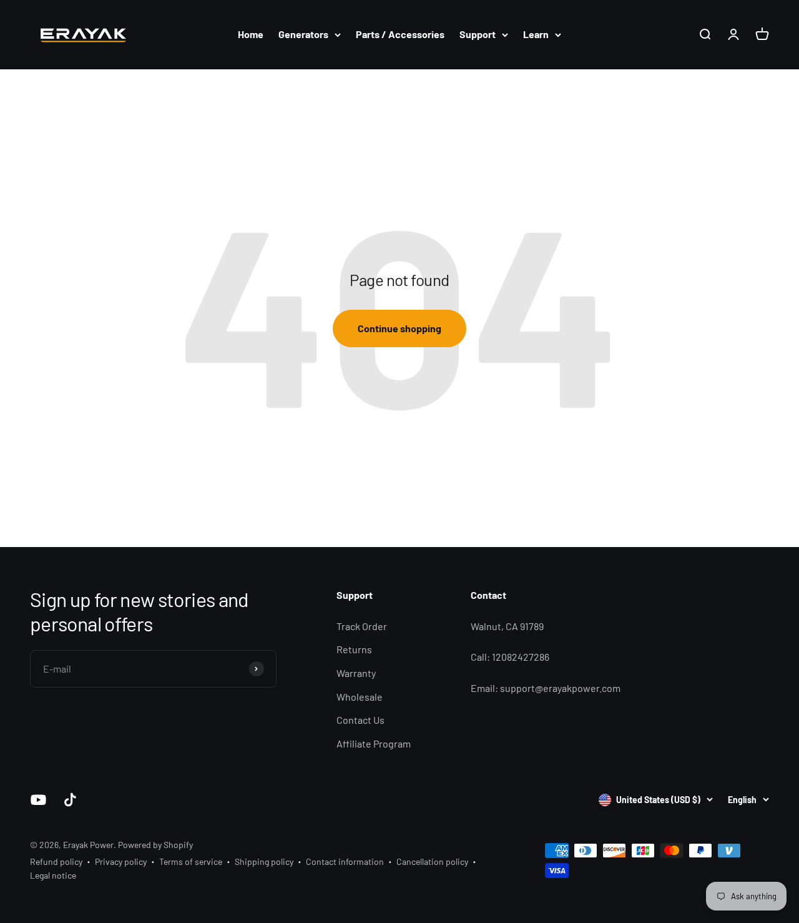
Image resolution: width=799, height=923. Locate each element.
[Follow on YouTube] (38, 799)
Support (477, 34)
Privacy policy (121, 861)
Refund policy (56, 861)
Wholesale (359, 697)
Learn (536, 34)
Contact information (345, 861)
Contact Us (360, 720)
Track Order (361, 626)
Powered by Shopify (155, 844)
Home (250, 34)
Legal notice (53, 875)
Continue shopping (399, 328)
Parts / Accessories (400, 34)
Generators (303, 34)
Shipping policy (264, 861)
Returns (354, 649)
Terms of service (190, 861)
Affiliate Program (373, 743)
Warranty (356, 673)
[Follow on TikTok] (70, 799)
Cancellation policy (432, 861)
